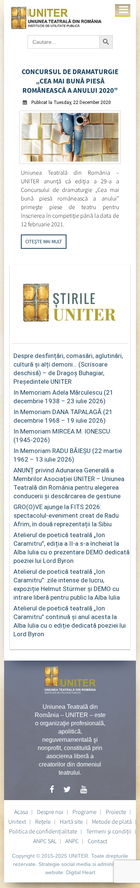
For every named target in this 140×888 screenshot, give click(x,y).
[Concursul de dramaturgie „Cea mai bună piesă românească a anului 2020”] (70, 162)
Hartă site (71, 821)
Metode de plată (112, 821)
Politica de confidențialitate (43, 831)
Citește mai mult (43, 241)
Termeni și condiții (108, 831)
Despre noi (50, 811)
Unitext (17, 821)
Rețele (43, 821)
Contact (97, 841)
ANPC (72, 841)
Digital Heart (80, 872)
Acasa (21, 811)
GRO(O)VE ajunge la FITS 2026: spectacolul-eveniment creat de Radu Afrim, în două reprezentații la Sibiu (66, 515)
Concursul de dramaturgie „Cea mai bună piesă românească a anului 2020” (70, 80)
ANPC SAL (44, 841)
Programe (84, 811)
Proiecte (116, 811)
